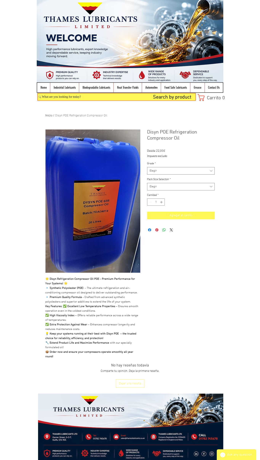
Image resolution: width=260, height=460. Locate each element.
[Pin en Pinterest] (157, 230)
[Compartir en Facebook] (149, 230)
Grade (151, 163)
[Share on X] (171, 230)
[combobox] (181, 171)
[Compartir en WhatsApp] (164, 230)
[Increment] (161, 202)
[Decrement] (150, 202)
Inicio (48, 116)
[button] (64, 87)
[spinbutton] (155, 202)
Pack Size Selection (159, 179)
